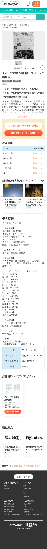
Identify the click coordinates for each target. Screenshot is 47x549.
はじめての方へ (28, 504)
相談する (42, 10)
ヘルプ (25, 506)
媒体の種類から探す (10, 504)
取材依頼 (26, 496)
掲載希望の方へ (28, 509)
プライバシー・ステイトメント (33, 514)
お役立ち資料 (21, 10)
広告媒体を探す (7, 10)
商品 (21, 466)
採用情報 (6, 488)
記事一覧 (32, 10)
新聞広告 (23, 25)
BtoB (5, 84)
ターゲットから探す (10, 506)
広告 (16, 466)
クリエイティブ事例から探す (12, 514)
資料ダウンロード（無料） (23, 133)
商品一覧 (13, 25)
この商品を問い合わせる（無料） (23, 125)
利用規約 (26, 511)
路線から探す (8, 511)
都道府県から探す (9, 509)
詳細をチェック (38, 153)
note (25, 493)
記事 (25, 486)
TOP (4, 25)
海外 (32, 466)
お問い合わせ (23, 477)
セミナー (38, 466)
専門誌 (16, 81)
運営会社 (6, 486)
